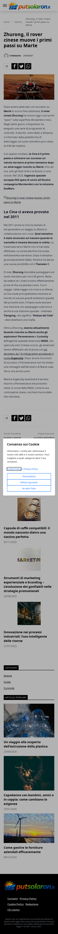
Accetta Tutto (29, 488)
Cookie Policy (14, 468)
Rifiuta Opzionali (29, 482)
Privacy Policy (31, 468)
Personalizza (29, 476)
